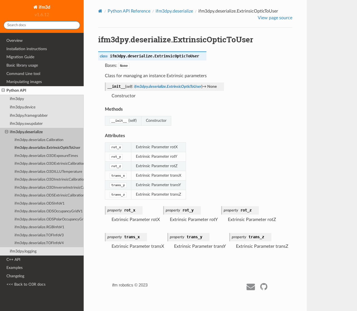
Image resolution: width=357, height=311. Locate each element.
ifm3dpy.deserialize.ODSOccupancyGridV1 (49, 211)
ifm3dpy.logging (23, 251)
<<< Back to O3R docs (25, 284)
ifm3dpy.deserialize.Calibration (39, 140)
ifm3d (44, 7)
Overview (14, 40)
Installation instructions (26, 49)
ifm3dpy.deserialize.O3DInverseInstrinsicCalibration (49, 187)
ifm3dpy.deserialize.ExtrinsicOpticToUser (47, 148)
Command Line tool (23, 74)
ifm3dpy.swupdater (26, 124)
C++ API (13, 259)
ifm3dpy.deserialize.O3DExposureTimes (46, 156)
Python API (16, 90)
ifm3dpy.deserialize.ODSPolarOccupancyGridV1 (49, 219)
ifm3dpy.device (22, 107)
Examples (14, 268)
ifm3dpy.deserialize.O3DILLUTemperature (48, 172)
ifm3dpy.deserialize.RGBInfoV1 (39, 227)
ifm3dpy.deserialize (26, 132)
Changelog (15, 276)
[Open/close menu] (3, 90)
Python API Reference (129, 11)
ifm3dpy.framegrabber (29, 115)
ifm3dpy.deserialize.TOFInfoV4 (39, 243)
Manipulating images (24, 82)
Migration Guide (20, 57)
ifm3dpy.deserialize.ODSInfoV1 (40, 203)
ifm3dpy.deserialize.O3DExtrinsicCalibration (49, 164)
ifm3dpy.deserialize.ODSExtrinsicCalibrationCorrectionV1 (49, 195)
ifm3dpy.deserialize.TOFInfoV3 (39, 235)
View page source (275, 18)
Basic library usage (22, 65)
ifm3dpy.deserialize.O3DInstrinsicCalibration (49, 179)
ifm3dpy (17, 99)
